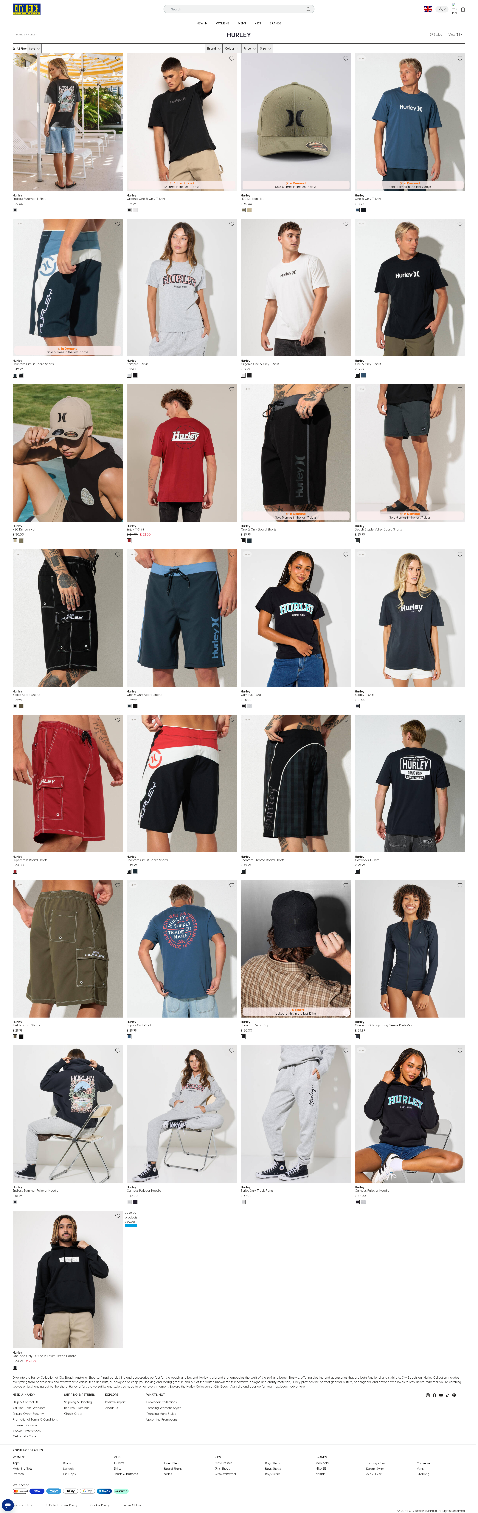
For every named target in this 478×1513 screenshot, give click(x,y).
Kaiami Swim (375, 1468)
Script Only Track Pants (257, 1190)
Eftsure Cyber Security (28, 1413)
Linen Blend (172, 1463)
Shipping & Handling (78, 1402)
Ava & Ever (373, 1474)
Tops (16, 1463)
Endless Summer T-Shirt (29, 198)
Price (247, 48)
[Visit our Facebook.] (433, 1395)
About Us (111, 1408)
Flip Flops (69, 1474)
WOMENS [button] (222, 23)
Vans (420, 1468)
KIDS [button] (257, 23)
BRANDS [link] (275, 23)
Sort (32, 48)
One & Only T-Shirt (368, 198)
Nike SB (321, 1468)
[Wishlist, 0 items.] (454, 9)
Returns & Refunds (76, 1408)
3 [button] (457, 34)
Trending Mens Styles (161, 1413)
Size (263, 48)
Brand (211, 48)
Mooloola (322, 1463)
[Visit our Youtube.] (440, 1395)
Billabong (423, 1474)
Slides (168, 1474)
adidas (320, 1474)
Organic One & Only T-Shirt (146, 198)
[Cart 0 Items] (463, 9)
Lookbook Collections (161, 1402)
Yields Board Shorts (26, 694)
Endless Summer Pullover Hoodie (35, 1190)
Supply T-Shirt (364, 694)
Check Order (73, 1413)
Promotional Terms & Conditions (35, 1419)
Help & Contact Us (25, 1402)
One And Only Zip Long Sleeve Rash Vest (384, 1025)
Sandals (68, 1468)
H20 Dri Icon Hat (252, 198)
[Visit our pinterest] (453, 1395)
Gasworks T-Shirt (367, 860)
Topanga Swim (376, 1463)
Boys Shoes (273, 1468)
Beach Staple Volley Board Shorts (378, 529)
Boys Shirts (272, 1463)
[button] (441, 9)
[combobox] (239, 9)
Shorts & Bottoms (126, 1474)
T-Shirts (119, 1463)
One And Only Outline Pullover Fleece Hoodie (44, 1356)
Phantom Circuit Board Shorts (33, 364)
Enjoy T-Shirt (135, 529)
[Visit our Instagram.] (427, 1395)
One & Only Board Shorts (258, 529)
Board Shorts (173, 1468)
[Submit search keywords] (308, 9)
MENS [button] (242, 23)
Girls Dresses (223, 1463)
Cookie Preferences (27, 1431)
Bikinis (67, 1463)
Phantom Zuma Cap (255, 1025)
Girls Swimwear (225, 1474)
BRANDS (20, 34)
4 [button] (462, 34)
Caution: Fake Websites (29, 1408)
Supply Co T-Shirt (139, 1025)
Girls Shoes (222, 1468)
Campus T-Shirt (137, 364)
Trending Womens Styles (163, 1408)
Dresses (18, 1474)
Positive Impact (115, 1402)
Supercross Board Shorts (30, 860)
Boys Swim (272, 1474)
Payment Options (25, 1425)
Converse (423, 1463)
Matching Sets (22, 1468)
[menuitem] (202, 23)
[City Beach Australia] (27, 8)
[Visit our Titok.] (446, 1395)
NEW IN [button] (202, 23)
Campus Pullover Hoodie (144, 1190)
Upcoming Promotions (161, 1419)
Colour (230, 48)
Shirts (117, 1468)
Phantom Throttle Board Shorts (262, 860)
